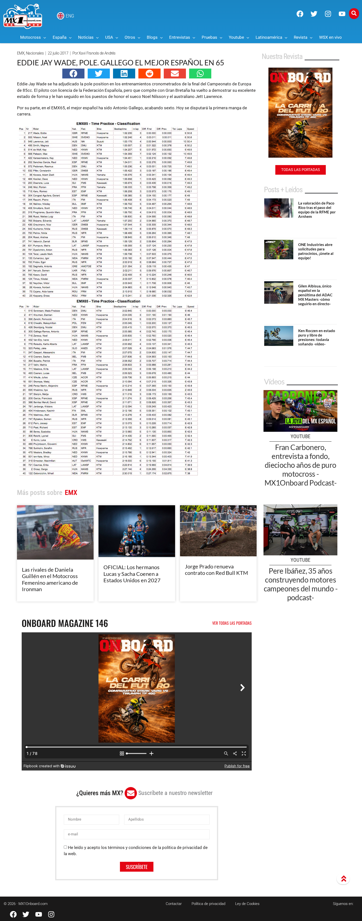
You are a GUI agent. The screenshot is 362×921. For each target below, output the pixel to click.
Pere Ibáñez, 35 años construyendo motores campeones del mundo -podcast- (300, 584)
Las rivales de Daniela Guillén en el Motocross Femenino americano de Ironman (50, 579)
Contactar (174, 904)
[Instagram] (328, 14)
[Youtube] (342, 14)
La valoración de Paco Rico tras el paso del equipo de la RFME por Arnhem (317, 210)
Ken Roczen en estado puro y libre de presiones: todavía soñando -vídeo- (316, 337)
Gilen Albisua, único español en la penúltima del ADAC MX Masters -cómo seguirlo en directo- (315, 295)
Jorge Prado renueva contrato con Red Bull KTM (216, 569)
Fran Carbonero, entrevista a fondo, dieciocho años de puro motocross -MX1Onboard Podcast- (300, 465)
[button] (73, 73)
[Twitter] (314, 14)
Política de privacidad (208, 904)
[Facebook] (300, 14)
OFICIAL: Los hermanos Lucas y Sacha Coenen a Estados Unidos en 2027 (132, 573)
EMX (21, 53)
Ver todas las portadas (232, 623)
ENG (70, 16)
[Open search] (354, 13)
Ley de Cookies (247, 904)
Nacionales (35, 53)
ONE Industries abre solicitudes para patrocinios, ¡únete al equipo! (315, 251)
